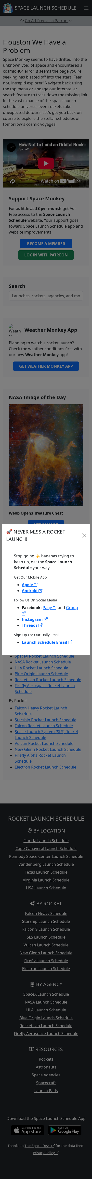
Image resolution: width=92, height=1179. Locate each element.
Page (48, 607)
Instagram (33, 619)
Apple (28, 584)
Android (30, 590)
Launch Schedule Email (45, 642)
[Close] (84, 535)
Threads (30, 625)
